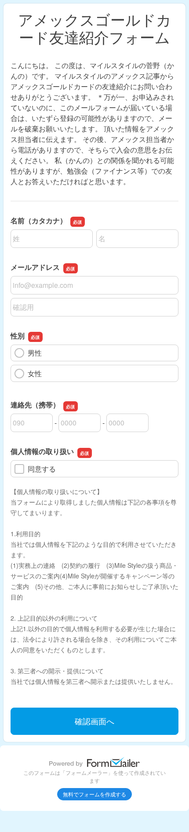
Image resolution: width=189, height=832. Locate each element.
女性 (35, 373)
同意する (42, 469)
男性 (35, 353)
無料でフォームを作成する (94, 794)
